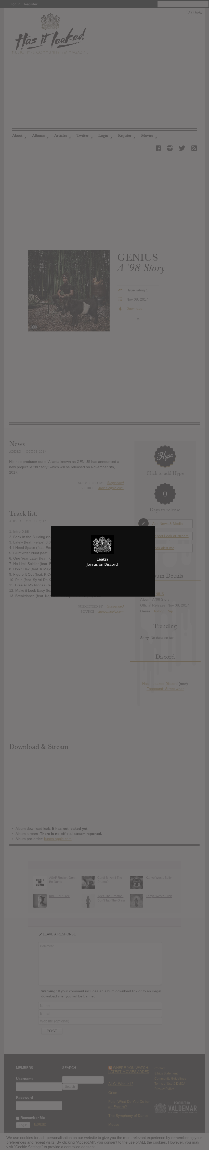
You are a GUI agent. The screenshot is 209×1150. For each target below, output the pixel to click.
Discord (111, 564)
